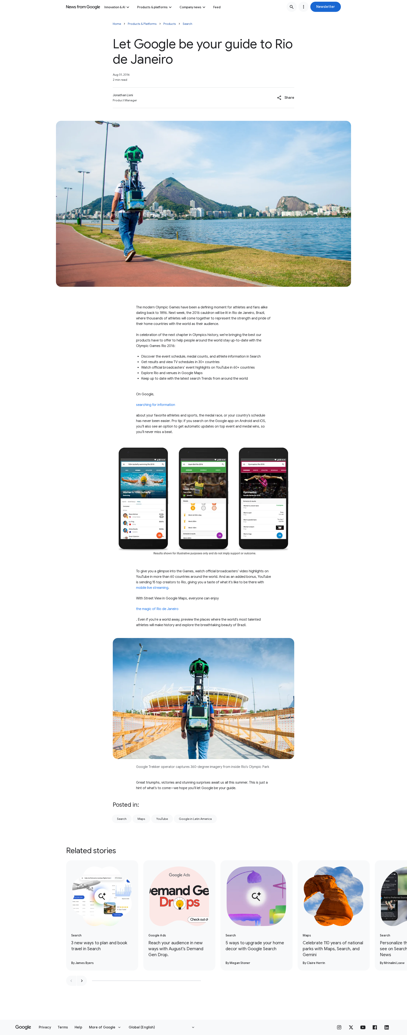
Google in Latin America (195, 819)
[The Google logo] (23, 1027)
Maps (141, 819)
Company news (190, 7)
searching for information (155, 405)
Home (117, 24)
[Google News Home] (83, 7)
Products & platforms (152, 7)
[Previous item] (71, 981)
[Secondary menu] (303, 7)
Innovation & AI (114, 7)
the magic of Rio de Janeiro (157, 609)
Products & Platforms (142, 24)
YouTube (162, 819)
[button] (325, 7)
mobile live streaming (152, 588)
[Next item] (82, 981)
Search (187, 24)
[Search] (292, 7)
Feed (216, 7)
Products (169, 24)
